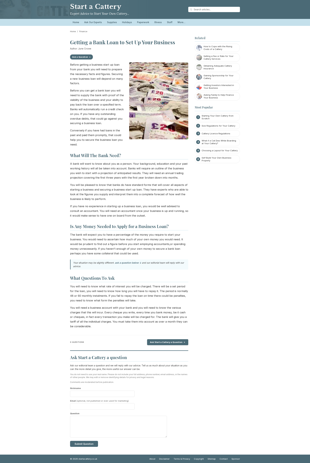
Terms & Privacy (182, 459)
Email (99, 400)
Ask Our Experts (93, 22)
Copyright (199, 459)
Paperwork (143, 22)
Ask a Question (80, 57)
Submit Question (84, 443)
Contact (224, 459)
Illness (158, 22)
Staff (169, 22)
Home (76, 22)
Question (74, 413)
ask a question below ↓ (128, 262)
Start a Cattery (95, 7)
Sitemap (212, 459)
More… (182, 22)
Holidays (127, 22)
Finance (83, 31)
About (152, 459)
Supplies (112, 22)
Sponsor (236, 459)
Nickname (75, 388)
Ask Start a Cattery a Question (166, 342)
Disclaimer (164, 459)
